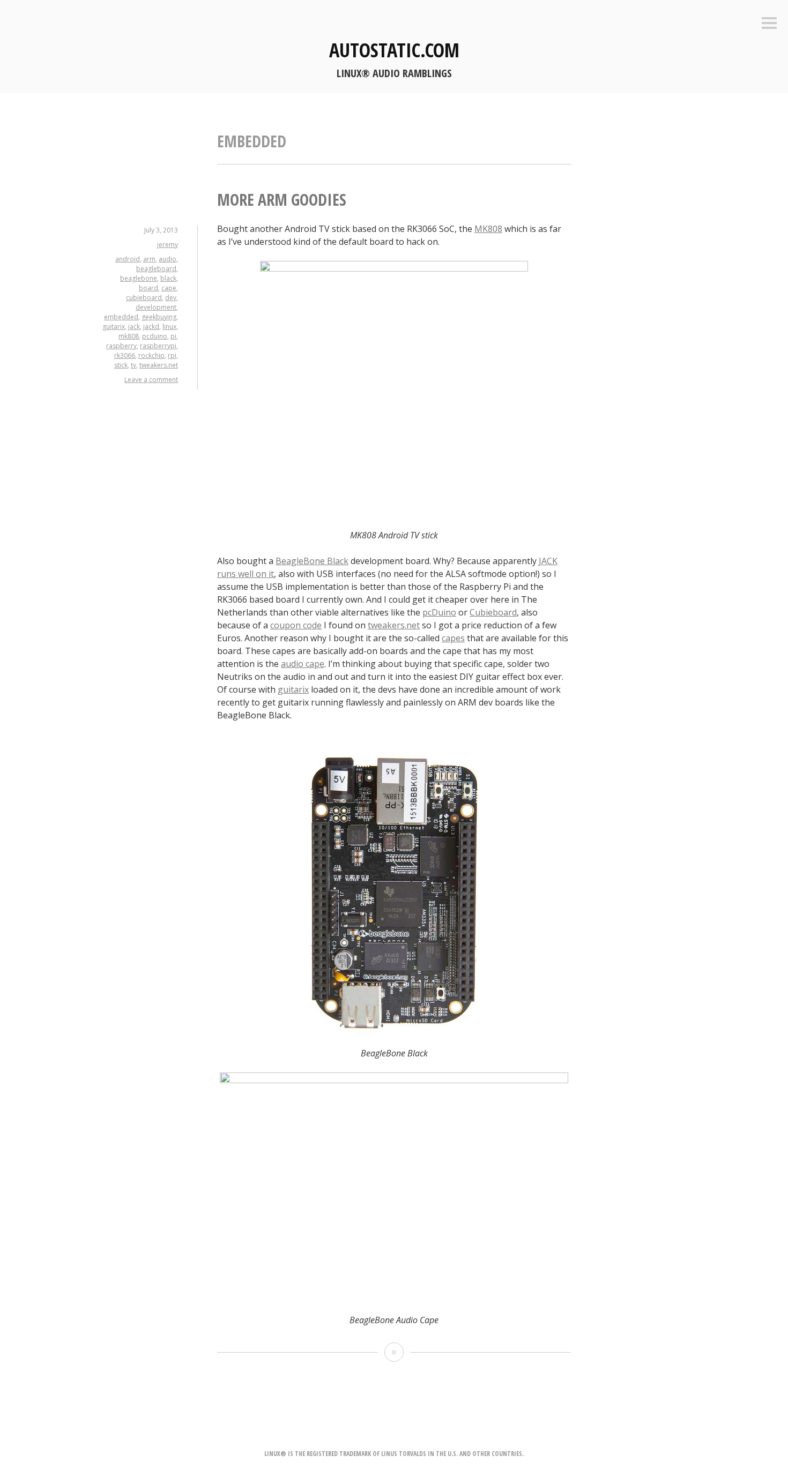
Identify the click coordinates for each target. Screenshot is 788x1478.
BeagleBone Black (312, 561)
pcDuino (439, 612)
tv (133, 365)
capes (453, 638)
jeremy (167, 244)
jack (134, 326)
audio (167, 259)
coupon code (296, 625)
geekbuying (159, 316)
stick (121, 365)
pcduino (154, 336)
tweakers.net (158, 365)
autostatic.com (394, 50)
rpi (172, 355)
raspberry (121, 345)
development (156, 307)
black (168, 278)
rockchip (151, 355)
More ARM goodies (281, 200)
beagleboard (156, 268)
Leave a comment (151, 379)
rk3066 (124, 355)
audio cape (302, 664)
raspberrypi (158, 345)
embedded (121, 316)
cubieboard (144, 297)
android (127, 259)
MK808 (488, 229)
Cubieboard (493, 612)
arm (149, 259)
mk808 (128, 336)
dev (170, 297)
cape (168, 287)
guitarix (113, 326)
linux (169, 326)
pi (173, 336)
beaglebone (138, 278)
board (148, 287)
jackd (151, 326)
